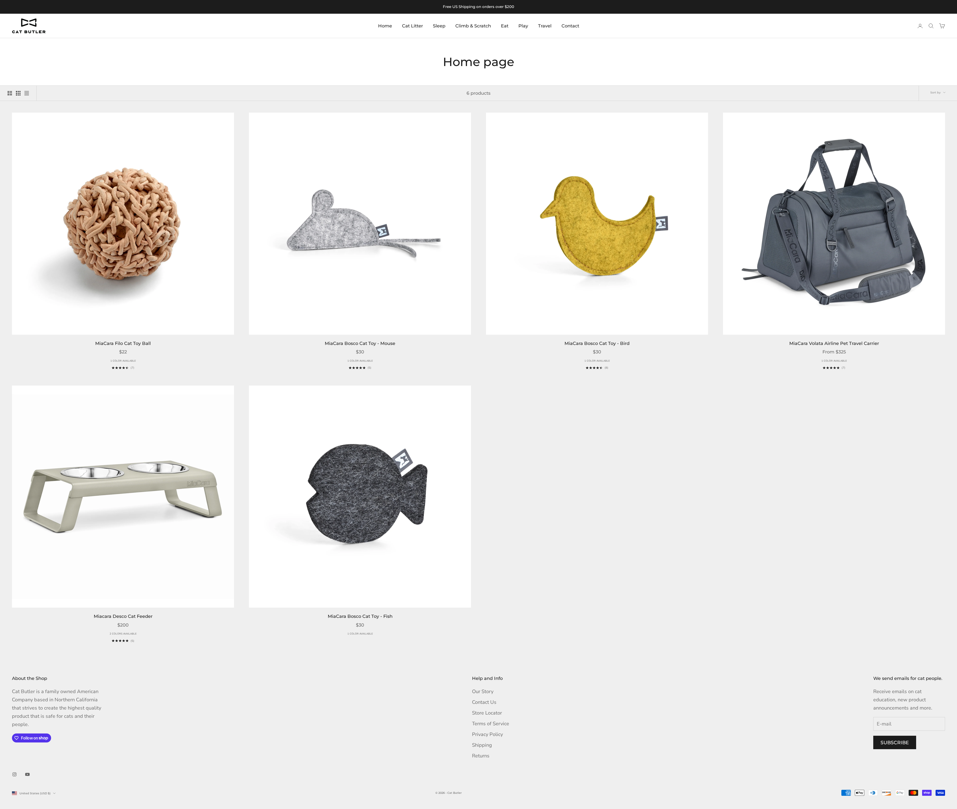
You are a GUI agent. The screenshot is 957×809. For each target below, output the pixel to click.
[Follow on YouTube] (27, 774)
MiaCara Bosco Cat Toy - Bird (597, 343)
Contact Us (484, 702)
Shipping (482, 745)
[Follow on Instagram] (14, 774)
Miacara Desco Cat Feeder (123, 616)
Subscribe (894, 742)
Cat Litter (412, 26)
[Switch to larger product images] (9, 93)
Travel (545, 26)
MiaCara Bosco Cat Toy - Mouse (360, 343)
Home (385, 26)
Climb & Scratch (473, 26)
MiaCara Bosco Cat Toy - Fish (360, 616)
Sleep (439, 26)
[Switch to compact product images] (26, 93)
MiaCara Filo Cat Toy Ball (123, 343)
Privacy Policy (487, 734)
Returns (480, 755)
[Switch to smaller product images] (18, 93)
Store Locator (487, 713)
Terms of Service (490, 723)
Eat (504, 26)
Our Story (482, 691)
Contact (570, 26)
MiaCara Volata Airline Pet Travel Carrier (834, 343)
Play (523, 26)
